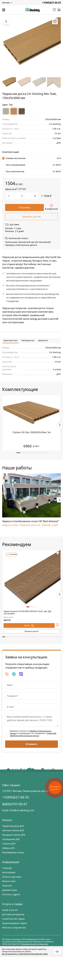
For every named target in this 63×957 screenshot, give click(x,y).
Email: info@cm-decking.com (18, 810)
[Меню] (3, 10)
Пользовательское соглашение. (34, 944)
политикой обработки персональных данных (33, 734)
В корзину (24, 207)
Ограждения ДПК (11, 839)
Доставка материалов (13, 914)
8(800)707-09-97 (14, 804)
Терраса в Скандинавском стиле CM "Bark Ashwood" (30, 521)
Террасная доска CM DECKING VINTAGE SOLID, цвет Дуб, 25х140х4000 (28, 612)
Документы (43, 340)
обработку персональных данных (30, 732)
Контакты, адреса (11, 894)
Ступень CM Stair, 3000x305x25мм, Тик (31, 432)
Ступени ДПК (9, 843)
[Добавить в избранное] (57, 553)
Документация (9, 890)
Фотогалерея (8, 872)
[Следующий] (59, 424)
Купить (27, 625)
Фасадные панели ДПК (13, 834)
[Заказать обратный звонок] (7, 674)
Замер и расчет (10, 910)
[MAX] (21, 674)
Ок (57, 951)
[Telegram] (14, 674)
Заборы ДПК (8, 848)
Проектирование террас (14, 923)
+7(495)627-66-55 (51, 2)
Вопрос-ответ (9, 881)
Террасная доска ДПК (13, 826)
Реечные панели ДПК (13, 830)
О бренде (7, 868)
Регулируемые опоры (13, 852)
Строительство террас (13, 918)
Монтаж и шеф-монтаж (14, 927)
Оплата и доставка (11, 876)
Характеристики (10, 340)
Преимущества (27, 340)
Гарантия (7, 885)
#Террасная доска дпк (30, 525)
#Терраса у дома (10, 525)
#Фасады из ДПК (50, 525)
